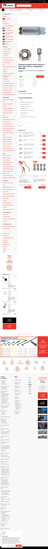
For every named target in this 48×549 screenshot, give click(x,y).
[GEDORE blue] (29, 388)
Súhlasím (19, 545)
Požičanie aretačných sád (41, 10)
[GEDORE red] (29, 390)
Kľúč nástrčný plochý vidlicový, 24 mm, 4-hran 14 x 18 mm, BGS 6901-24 (11, 299)
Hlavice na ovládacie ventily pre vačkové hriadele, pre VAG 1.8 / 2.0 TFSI (11, 311)
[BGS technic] (30, 379)
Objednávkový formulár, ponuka (30, 10)
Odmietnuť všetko (11, 545)
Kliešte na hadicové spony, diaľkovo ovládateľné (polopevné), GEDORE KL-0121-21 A (25, 181)
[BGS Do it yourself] (29, 381)
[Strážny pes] (44, 76)
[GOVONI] (29, 393)
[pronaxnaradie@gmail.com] (41, 381)
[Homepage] (3, 10)
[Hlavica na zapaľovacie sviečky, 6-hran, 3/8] (25, 55)
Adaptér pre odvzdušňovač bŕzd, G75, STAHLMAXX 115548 (12, 286)
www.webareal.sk (11, 547)
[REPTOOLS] (30, 391)
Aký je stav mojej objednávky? (19, 10)
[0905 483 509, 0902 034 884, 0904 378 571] (44, 381)
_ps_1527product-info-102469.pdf (25, 93)
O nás (6, 10)
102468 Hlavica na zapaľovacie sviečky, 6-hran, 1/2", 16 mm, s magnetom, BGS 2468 (28, 157)
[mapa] (42, 365)
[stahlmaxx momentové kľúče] (18, 337)
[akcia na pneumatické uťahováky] (42, 422)
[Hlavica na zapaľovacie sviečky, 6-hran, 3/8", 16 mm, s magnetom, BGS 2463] (32, 31)
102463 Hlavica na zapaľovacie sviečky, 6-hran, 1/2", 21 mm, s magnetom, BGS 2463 (28, 153)
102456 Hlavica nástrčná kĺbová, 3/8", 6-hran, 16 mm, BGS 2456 (29, 149)
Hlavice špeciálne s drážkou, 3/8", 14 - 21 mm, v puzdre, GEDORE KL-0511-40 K (39, 180)
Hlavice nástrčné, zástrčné (26, 13)
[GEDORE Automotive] (29, 386)
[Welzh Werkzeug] (30, 384)
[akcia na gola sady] (42, 415)
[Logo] (8, 5)
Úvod (19, 13)
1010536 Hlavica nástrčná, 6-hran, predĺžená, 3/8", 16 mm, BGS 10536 (29, 144)
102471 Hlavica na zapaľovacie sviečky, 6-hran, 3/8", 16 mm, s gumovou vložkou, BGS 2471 (30, 136)
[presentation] (19, 31)
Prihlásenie (40, 0)
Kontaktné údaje (10, 10)
